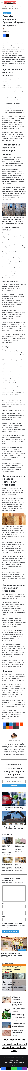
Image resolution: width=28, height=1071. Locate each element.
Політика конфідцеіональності (16, 1062)
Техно (23, 1047)
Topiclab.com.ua (14, 1060)
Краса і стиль (15, 1047)
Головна (6, 1062)
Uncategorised (7, 1044)
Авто (14, 1044)
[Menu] (2, 3)
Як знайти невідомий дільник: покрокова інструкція (11, 969)
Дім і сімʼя (6, 1047)
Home (2, 6)
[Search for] (26, 3)
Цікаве (14, 1050)
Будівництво (8, 6)
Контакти (14, 1065)
